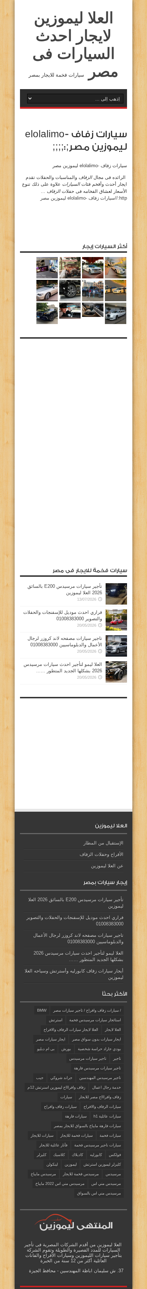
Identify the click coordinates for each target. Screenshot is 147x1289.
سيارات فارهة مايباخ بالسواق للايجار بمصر (87, 1126)
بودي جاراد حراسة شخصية (99, 1049)
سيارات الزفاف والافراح (102, 1106)
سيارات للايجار (42, 1135)
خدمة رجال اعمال (106, 1087)
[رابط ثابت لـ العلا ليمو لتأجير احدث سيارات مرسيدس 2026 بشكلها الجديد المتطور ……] (116, 681)
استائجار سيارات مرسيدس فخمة (95, 1020)
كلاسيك (59, 1154)
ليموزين (71, 1164)
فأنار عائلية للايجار (53, 1145)
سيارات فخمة (110, 1135)
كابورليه (96, 1154)
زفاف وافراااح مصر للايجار (100, 1097)
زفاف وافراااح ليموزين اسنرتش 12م (56, 1087)
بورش (66, 1049)
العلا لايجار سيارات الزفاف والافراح (71, 1029)
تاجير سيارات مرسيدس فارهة (97, 1068)
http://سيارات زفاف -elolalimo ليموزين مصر (83, 198)
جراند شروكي (61, 1077)
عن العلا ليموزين (107, 865)
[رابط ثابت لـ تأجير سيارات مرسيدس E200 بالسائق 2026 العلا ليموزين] (116, 603)
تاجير (117, 1058)
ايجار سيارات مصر (50, 1039)
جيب (40, 1077)
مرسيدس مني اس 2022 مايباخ (60, 1183)
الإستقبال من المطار (103, 843)
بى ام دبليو (46, 1049)
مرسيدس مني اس (106, 1183)
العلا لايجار (113, 1029)
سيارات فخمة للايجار (76, 1135)
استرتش (55, 1020)
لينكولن (52, 1164)
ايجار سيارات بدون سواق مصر (96, 1039)
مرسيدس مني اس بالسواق (99, 1193)
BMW (41, 1010)
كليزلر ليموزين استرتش (102, 1164)
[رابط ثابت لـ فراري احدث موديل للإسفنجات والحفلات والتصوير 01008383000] (116, 629)
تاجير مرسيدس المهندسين (100, 1077)
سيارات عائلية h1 (107, 1116)
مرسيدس (113, 1174)
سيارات (66, 1097)
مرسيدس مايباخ (43, 1174)
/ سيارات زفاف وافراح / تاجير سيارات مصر (87, 1010)
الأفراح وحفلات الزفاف (101, 854)
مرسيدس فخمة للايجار (81, 1174)
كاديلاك (77, 1154)
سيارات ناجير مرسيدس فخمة (97, 1145)
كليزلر (41, 1154)
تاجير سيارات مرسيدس (87, 1058)
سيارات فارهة (76, 1116)
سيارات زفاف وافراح (60, 1106)
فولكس (115, 1154)
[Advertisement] (73, 449)
